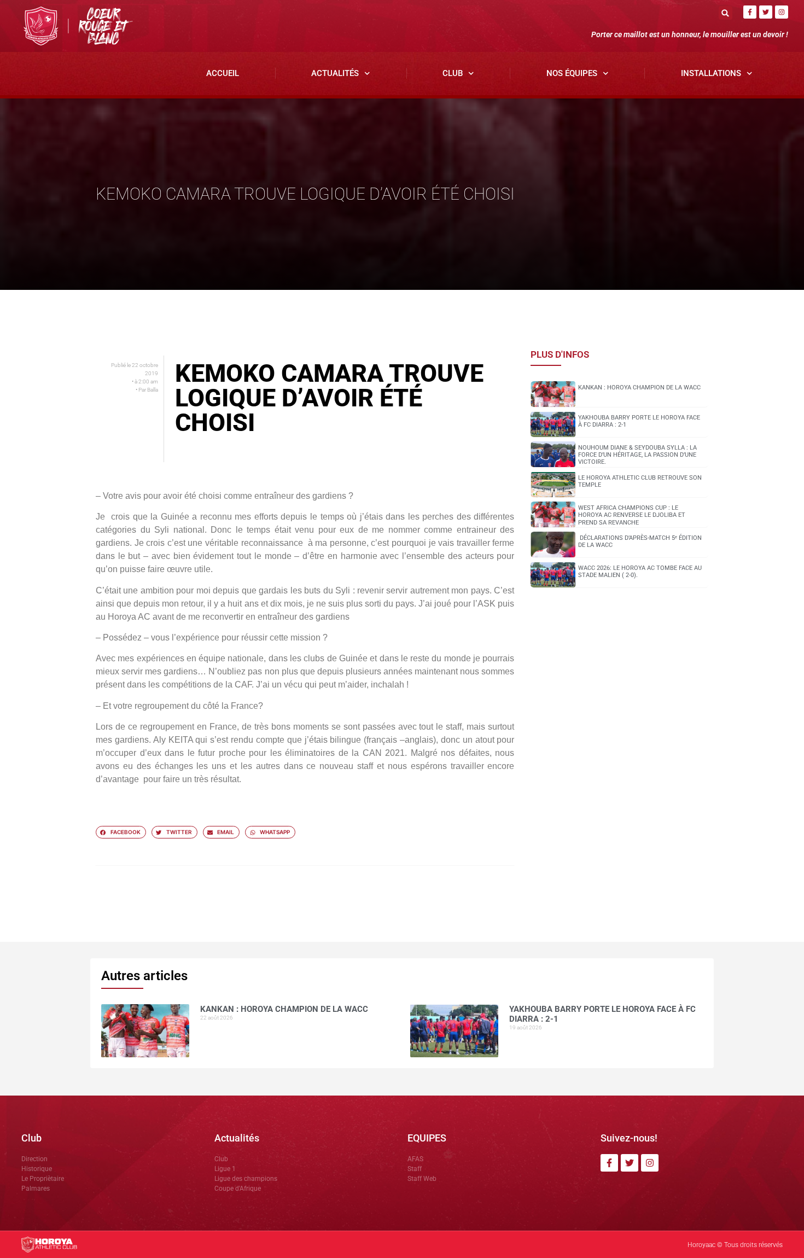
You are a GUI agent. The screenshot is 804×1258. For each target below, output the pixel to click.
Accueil (222, 73)
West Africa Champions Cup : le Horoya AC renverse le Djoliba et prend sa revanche (631, 515)
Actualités (335, 73)
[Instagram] (781, 12)
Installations (711, 73)
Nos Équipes (571, 73)
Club (452, 73)
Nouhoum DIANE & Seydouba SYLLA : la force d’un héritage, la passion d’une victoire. (637, 454)
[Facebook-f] (749, 12)
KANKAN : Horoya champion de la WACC (639, 387)
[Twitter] (765, 12)
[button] (725, 13)
